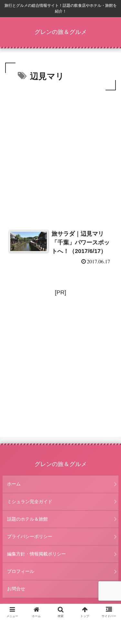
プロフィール (20, 571)
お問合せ (16, 588)
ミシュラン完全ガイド (29, 501)
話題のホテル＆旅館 (27, 519)
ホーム (14, 483)
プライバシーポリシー (29, 536)
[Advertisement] (60, 155)
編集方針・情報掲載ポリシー (36, 553)
